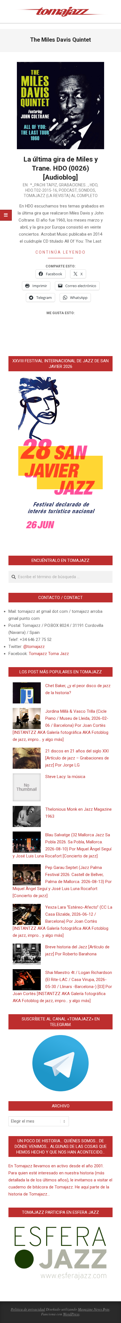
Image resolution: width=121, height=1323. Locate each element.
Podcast (68, 190)
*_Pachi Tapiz (43, 185)
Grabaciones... (73, 185)
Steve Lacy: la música (65, 776)
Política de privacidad (28, 1309)
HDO (93, 185)
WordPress (71, 1314)
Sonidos (87, 190)
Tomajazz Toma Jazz (49, 653)
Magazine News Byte (93, 1309)
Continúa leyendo (60, 252)
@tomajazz (34, 646)
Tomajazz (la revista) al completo (61, 195)
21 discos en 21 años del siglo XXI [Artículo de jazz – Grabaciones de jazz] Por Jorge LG (77, 758)
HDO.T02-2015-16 (41, 190)
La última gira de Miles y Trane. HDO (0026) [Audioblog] (60, 168)
